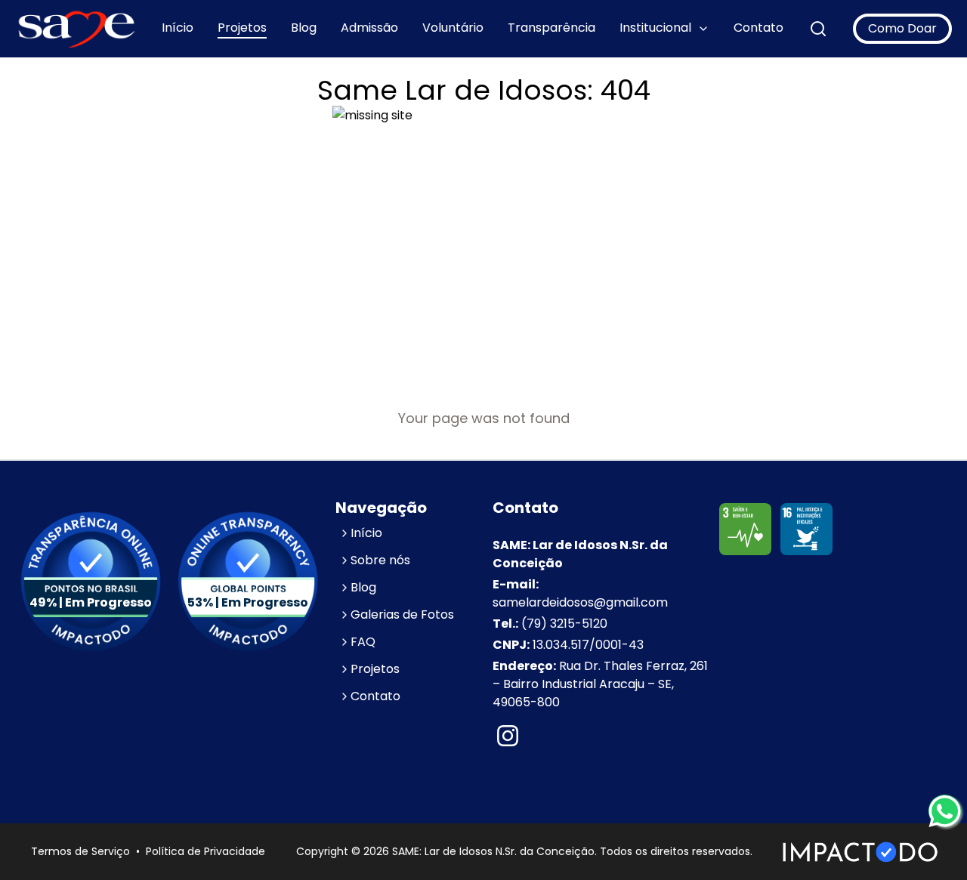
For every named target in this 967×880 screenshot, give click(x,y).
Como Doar (902, 28)
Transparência (551, 27)
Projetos (242, 27)
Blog (304, 27)
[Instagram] (508, 737)
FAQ (363, 641)
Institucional (655, 27)
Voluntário (453, 27)
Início (177, 27)
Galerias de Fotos (402, 614)
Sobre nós (380, 560)
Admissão (369, 27)
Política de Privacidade (205, 851)
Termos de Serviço (80, 851)
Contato (758, 27)
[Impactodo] (860, 851)
